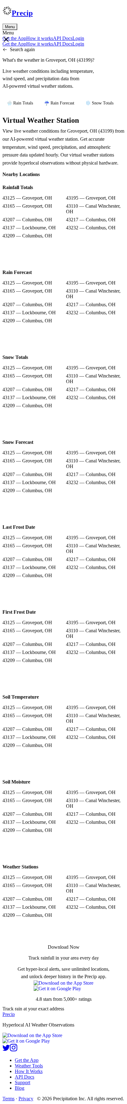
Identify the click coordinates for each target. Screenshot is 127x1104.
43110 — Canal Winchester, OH (93, 208)
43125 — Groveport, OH (27, 198)
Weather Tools (29, 1065)
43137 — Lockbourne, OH (29, 227)
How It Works (29, 1071)
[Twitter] (6, 1049)
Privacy (25, 1098)
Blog (19, 1088)
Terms (8, 1098)
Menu (10, 26)
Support (22, 1082)
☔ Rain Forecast (59, 103)
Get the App (27, 1060)
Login (78, 38)
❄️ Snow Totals (99, 103)
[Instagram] (13, 1049)
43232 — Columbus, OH (91, 227)
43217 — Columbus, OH (91, 219)
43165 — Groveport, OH (27, 206)
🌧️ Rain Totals (20, 103)
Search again (22, 49)
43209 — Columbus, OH (27, 235)
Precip (22, 13)
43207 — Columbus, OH (27, 219)
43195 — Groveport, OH (91, 198)
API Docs (62, 38)
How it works (39, 38)
